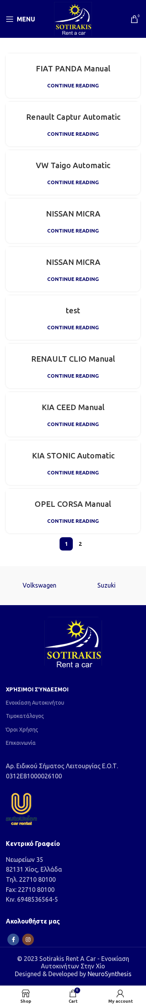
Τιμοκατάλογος (25, 716)
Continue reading (73, 85)
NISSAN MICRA (73, 213)
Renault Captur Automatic (73, 116)
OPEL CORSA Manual (73, 503)
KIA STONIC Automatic (73, 455)
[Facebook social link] (13, 939)
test (73, 310)
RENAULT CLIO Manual (73, 358)
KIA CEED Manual (73, 407)
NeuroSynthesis (110, 973)
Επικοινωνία (21, 743)
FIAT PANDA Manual (73, 68)
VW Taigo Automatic (73, 165)
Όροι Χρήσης (22, 729)
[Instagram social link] (28, 939)
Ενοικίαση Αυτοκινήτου (35, 703)
